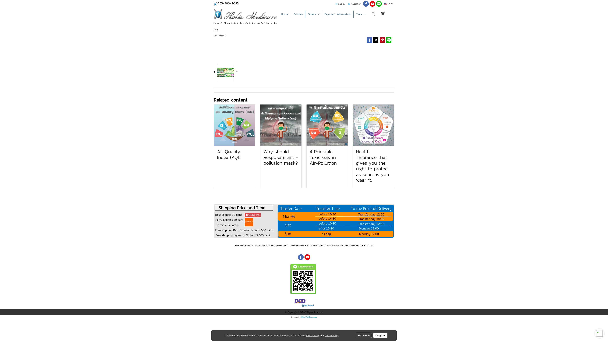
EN (389, 3)
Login (341, 3)
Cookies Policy (331, 335)
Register (355, 3)
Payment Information (337, 14)
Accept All (380, 335)
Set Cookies (364, 335)
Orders (312, 14)
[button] (373, 14)
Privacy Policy (312, 335)
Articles (298, 14)
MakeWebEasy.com (309, 317)
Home (284, 14)
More (359, 14)
